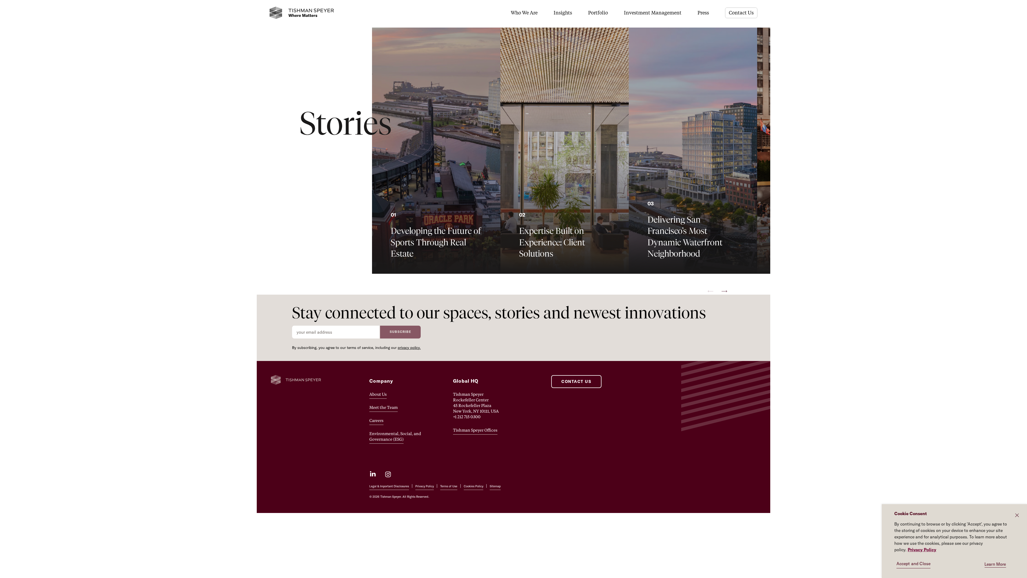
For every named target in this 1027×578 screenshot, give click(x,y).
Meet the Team (383, 407)
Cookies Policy (473, 486)
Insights (563, 12)
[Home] (302, 13)
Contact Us (741, 12)
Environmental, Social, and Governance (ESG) (395, 436)
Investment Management (652, 12)
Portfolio (598, 12)
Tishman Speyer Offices (475, 430)
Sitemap (495, 486)
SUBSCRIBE (400, 332)
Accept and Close (913, 563)
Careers (376, 420)
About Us (378, 394)
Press (703, 12)
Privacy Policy (424, 486)
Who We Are (524, 12)
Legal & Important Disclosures (389, 486)
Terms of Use (448, 486)
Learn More (995, 564)
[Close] (1017, 515)
